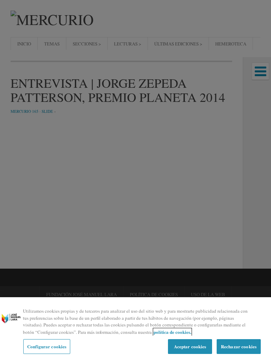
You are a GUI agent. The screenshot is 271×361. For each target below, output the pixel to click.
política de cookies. (172, 332)
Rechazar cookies (239, 346)
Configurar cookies (46, 346)
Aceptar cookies (190, 346)
